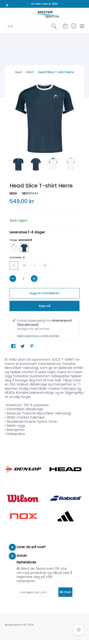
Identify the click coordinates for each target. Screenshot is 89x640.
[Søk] (54, 25)
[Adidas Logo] (65, 516)
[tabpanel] (44, 395)
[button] (65, 26)
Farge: (20, 240)
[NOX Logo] (23, 516)
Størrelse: (17, 257)
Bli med (65, 592)
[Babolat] (65, 498)
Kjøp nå (44, 306)
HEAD (30, 72)
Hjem (19, 72)
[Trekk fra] (12, 278)
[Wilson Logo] (23, 498)
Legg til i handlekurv (44, 293)
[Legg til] (34, 278)
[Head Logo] (65, 469)
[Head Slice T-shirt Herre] (18, 164)
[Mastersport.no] (44, 14)
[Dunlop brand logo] (23, 469)
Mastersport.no (14, 625)
